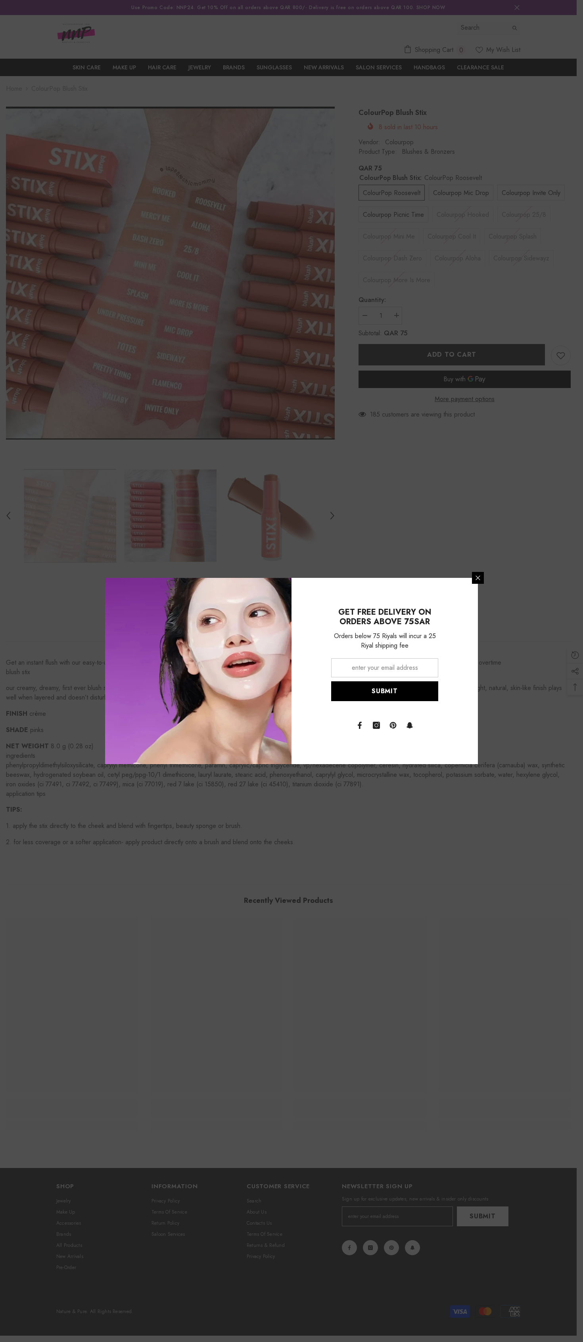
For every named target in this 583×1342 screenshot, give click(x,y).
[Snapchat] (409, 725)
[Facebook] (359, 725)
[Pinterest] (393, 725)
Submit (385, 691)
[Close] (478, 578)
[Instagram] (376, 725)
